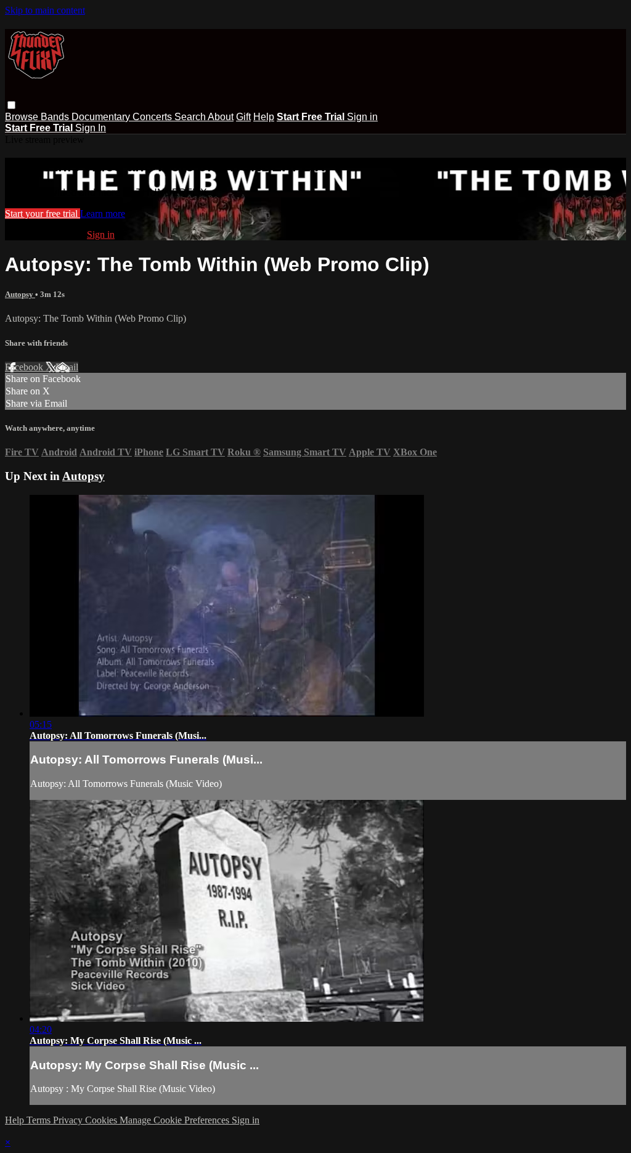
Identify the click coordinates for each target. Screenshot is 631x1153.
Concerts (153, 117)
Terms (39, 1120)
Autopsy (20, 294)
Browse (23, 117)
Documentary (101, 117)
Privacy (69, 1120)
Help (263, 117)
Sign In (90, 128)
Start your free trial (42, 213)
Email (66, 367)
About (221, 117)
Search (191, 117)
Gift (243, 117)
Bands (56, 117)
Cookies (102, 1120)
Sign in (362, 117)
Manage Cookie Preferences (176, 1120)
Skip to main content (45, 10)
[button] (11, 105)
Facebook (25, 367)
